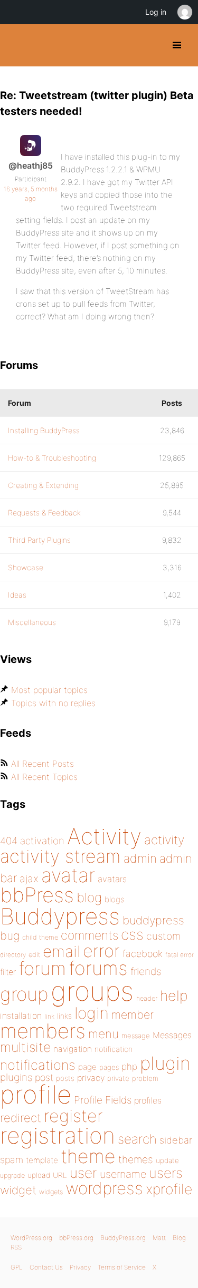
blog (89, 897)
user (83, 1173)
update (167, 1160)
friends (145, 971)
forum (42, 968)
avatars (112, 879)
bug (10, 935)
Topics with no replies (53, 703)
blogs (114, 899)
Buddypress (60, 916)
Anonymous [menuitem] (184, 12)
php (129, 1066)
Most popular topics (49, 690)
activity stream (60, 856)
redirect (20, 1118)
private (118, 1078)
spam (11, 1159)
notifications (38, 1065)
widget (18, 1190)
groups (92, 991)
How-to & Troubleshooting (52, 457)
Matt (159, 1238)
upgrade (12, 1175)
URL (60, 1175)
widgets (51, 1192)
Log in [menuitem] (155, 11)
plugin (165, 1063)
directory (13, 955)
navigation (72, 1049)
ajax (29, 878)
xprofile (169, 1188)
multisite (25, 1047)
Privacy (80, 1267)
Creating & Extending (43, 485)
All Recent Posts (42, 763)
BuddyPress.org (17, 45)
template (42, 1160)
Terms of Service (122, 1267)
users (166, 1173)
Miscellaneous (32, 622)
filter (8, 972)
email (61, 951)
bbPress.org (76, 1238)
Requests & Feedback (44, 512)
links (64, 1015)
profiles (148, 1100)
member (132, 1014)
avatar (68, 875)
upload (38, 1175)
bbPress (37, 895)
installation (21, 1015)
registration (57, 1135)
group (24, 994)
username (123, 1174)
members (43, 1031)
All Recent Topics (44, 777)
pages (109, 1067)
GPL (17, 1267)
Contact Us (46, 1267)
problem (145, 1078)
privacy (91, 1077)
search (137, 1139)
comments (89, 935)
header (146, 998)
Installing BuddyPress (44, 430)
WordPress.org (31, 1238)
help (174, 995)
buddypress (153, 920)
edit (34, 955)
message (135, 1035)
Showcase (25, 567)
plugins (16, 1077)
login (91, 1012)
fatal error (179, 955)
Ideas (17, 594)
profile (35, 1094)
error (101, 950)
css (132, 934)
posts (65, 1078)
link (49, 1016)
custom (163, 936)
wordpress (104, 1188)
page (87, 1067)
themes (135, 1159)
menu (103, 1034)
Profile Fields (102, 1100)
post (44, 1077)
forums (98, 968)
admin (140, 858)
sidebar (175, 1140)
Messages (172, 1035)
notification (114, 1049)
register (73, 1116)
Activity (104, 836)
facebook (142, 953)
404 (8, 841)
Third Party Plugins (39, 539)
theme (88, 1156)
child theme (40, 937)
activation (42, 841)
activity (164, 839)
